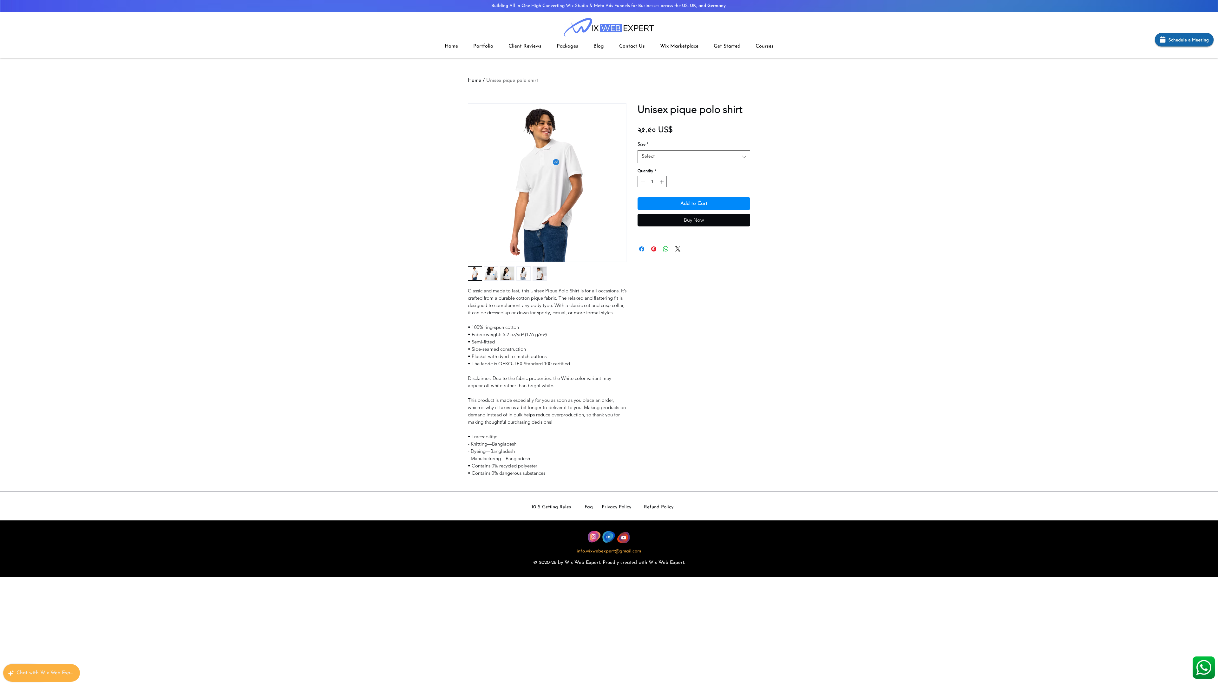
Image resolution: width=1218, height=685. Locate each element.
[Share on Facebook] (641, 249)
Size (643, 144)
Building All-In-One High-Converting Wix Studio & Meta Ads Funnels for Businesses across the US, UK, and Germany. (608, 5)
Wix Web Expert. (667, 562)
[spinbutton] (652, 181)
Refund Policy (658, 507)
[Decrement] (642, 181)
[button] (567, 46)
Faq (589, 507)
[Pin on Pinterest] (654, 249)
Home (474, 80)
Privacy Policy (616, 507)
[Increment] (662, 181)
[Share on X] (678, 249)
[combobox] (694, 156)
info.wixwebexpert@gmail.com (609, 551)
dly (615, 562)
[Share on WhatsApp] (666, 249)
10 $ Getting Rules (551, 507)
